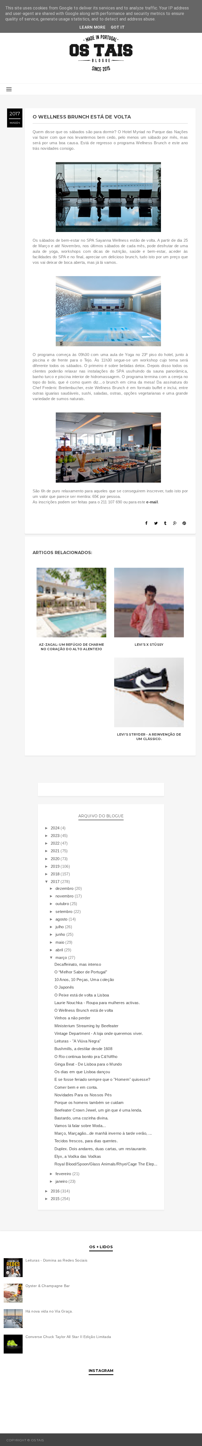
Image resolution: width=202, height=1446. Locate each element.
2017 (56, 881)
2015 (56, 1198)
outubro (62, 903)
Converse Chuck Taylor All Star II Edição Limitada (68, 1337)
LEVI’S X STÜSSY (149, 645)
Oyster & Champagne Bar (48, 1286)
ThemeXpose (184, 1440)
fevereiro (63, 1173)
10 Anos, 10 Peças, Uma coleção (84, 979)
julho (60, 927)
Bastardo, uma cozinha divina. (81, 1118)
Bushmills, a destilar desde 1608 (83, 1048)
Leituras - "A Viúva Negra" (77, 1041)
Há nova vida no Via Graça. (49, 1311)
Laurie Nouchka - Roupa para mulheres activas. (97, 1002)
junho (60, 934)
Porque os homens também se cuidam (89, 1102)
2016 (56, 1191)
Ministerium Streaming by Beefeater (86, 1026)
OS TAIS (50, 1440)
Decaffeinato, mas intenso (77, 964)
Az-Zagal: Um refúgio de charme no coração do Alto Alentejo (71, 647)
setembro (64, 911)
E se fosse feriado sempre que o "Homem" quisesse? (102, 1079)
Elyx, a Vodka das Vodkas (77, 1156)
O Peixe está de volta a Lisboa (81, 995)
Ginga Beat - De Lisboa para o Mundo (88, 1064)
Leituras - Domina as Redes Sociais (57, 1260)
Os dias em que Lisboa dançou (82, 1072)
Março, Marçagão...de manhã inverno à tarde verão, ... (103, 1133)
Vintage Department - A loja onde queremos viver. (98, 1033)
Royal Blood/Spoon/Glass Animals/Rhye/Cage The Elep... (106, 1164)
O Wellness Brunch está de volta (83, 1010)
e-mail (152, 502)
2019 (56, 866)
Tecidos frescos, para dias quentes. (86, 1141)
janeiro (61, 1181)
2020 (56, 858)
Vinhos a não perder (72, 1018)
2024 (56, 828)
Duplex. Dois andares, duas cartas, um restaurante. (100, 1149)
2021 (56, 851)
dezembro (65, 888)
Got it (118, 27)
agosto (62, 919)
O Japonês (64, 987)
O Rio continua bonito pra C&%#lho (86, 1056)
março (61, 957)
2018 (56, 874)
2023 (56, 835)
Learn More (92, 27)
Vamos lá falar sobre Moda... (80, 1125)
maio (60, 942)
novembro (65, 896)
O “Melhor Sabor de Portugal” (80, 972)
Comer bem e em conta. (76, 1087)
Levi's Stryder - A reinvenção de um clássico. (149, 736)
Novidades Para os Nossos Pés (83, 1095)
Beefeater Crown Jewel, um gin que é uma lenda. (98, 1110)
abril (59, 950)
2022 (56, 843)
